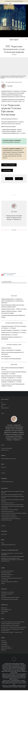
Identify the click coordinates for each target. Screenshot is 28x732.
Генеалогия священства (14, 154)
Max (2, 406)
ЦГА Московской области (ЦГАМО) (9, 581)
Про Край (14, 39)
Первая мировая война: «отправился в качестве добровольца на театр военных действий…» (15, 234)
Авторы (3, 472)
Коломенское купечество (7, 511)
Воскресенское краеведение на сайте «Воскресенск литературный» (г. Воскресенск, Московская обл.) (12, 560)
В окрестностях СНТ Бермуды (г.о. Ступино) (13, 332)
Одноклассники (5, 407)
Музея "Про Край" (9, 681)
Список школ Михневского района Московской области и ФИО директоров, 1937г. (16, 247)
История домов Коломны (7, 481)
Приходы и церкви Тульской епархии (10, 625)
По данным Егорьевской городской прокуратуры (13, 621)
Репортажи (4, 534)
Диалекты (3, 649)
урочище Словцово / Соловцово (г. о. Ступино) (13, 330)
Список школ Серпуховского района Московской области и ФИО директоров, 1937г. (16, 240)
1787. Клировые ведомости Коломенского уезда (13, 150)
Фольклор (3, 640)
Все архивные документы (7, 570)
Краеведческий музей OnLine (8, 544)
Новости (3, 525)
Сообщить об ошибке (9, 164)
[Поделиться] (15, 197)
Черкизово (17, 142)
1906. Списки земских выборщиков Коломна (12, 494)
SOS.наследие (7, 170)
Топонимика (4, 644)
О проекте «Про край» (6, 448)
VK (2, 402)
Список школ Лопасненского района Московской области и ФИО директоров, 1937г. (16, 253)
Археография (4, 611)
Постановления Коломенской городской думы (12, 504)
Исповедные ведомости (7, 574)
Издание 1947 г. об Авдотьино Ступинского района (13, 627)
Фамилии (3, 595)
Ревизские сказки (5, 576)
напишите (23, 680)
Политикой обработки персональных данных (17, 685)
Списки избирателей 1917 (7, 502)
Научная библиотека (6, 609)
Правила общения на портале (8, 458)
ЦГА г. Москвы (4, 579)
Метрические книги (6, 572)
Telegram (3, 404)
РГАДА (2, 583)
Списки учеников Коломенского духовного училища (13, 513)
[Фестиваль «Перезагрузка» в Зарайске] (13, 17)
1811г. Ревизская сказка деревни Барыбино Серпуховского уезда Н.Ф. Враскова (16, 265)
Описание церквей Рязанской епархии (10, 623)
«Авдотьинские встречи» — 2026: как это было (14, 309)
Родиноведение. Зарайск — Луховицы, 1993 (11, 632)
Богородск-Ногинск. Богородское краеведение (12, 556)
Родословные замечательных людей (10, 597)
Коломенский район (8, 142)
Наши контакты (5, 450)
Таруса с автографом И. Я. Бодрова (11, 350)
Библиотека (4, 607)
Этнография (4, 642)
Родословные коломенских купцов (9, 599)
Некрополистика (5, 646)
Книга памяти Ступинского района (9, 509)
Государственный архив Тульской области (11, 578)
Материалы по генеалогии (7, 592)
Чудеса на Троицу (6, 348)
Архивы (8, 152)
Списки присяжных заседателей (9, 516)
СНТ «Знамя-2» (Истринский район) (11, 358)
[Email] (12, 197)
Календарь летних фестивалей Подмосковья (14, 1)
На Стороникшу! (5, 356)
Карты (2, 613)
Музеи (2, 542)
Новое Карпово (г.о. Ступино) (9, 334)
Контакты (3, 467)
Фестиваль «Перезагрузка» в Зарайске (13, 32)
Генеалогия (14, 152)
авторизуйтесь (10, 274)
